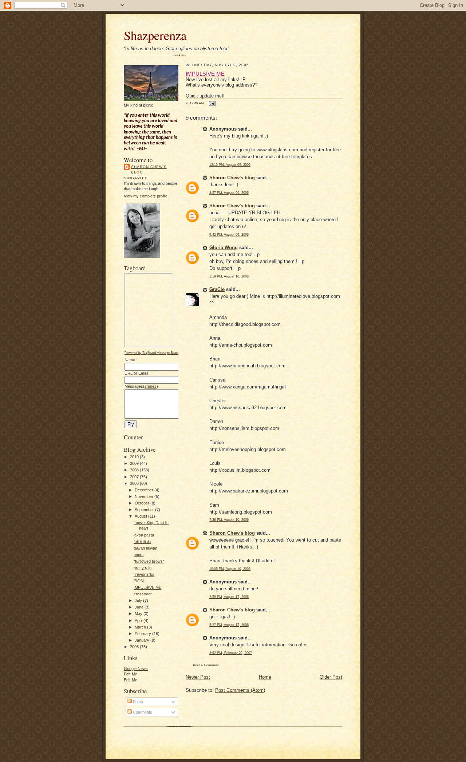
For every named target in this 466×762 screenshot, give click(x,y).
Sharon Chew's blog (149, 169)
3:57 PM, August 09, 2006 (229, 193)
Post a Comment (206, 665)
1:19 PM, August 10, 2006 (229, 276)
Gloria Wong (223, 247)
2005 (135, 647)
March (141, 627)
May (139, 613)
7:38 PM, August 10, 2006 (229, 520)
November (144, 496)
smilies (151, 386)
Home (265, 677)
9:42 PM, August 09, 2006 (229, 234)
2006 (135, 483)
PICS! (139, 581)
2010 (135, 457)
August (141, 516)
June (140, 607)
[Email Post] (211, 103)
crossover (143, 594)
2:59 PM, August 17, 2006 (229, 597)
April (139, 620)
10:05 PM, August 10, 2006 (229, 569)
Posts (137, 701)
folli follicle (142, 541)
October (142, 503)
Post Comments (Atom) (240, 690)
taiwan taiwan (145, 548)
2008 (135, 470)
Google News (136, 668)
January (142, 640)
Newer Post (198, 677)
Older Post (331, 677)
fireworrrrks (144, 574)
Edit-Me (130, 674)
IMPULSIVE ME (147, 587)
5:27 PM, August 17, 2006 (229, 625)
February (143, 633)
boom (138, 554)
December (144, 490)
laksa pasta (144, 535)
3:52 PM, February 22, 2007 (230, 653)
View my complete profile (145, 196)
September (145, 509)
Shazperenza (155, 35)
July (139, 600)
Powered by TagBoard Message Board (152, 353)
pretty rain (142, 568)
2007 (135, 477)
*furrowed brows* (149, 561)
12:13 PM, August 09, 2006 (229, 165)
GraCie (217, 289)
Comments (142, 712)
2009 (135, 463)
